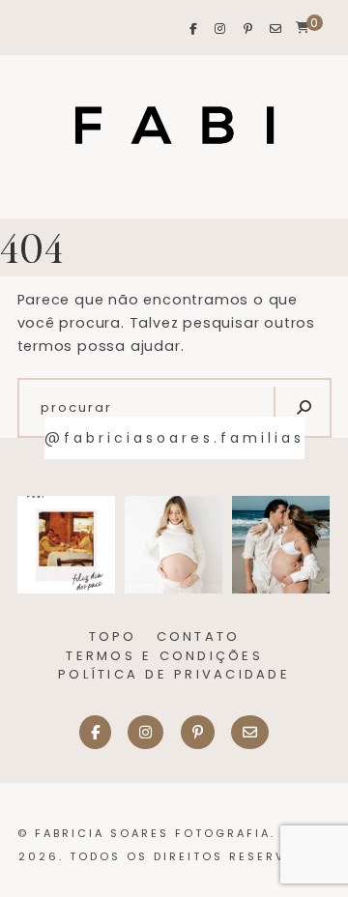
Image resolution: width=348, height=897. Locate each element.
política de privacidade (174, 674)
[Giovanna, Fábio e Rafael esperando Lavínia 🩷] (173, 545)
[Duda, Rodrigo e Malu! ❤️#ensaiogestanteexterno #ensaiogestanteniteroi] (281, 545)
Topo (113, 636)
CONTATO (199, 636)
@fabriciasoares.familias (174, 438)
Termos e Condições (164, 656)
